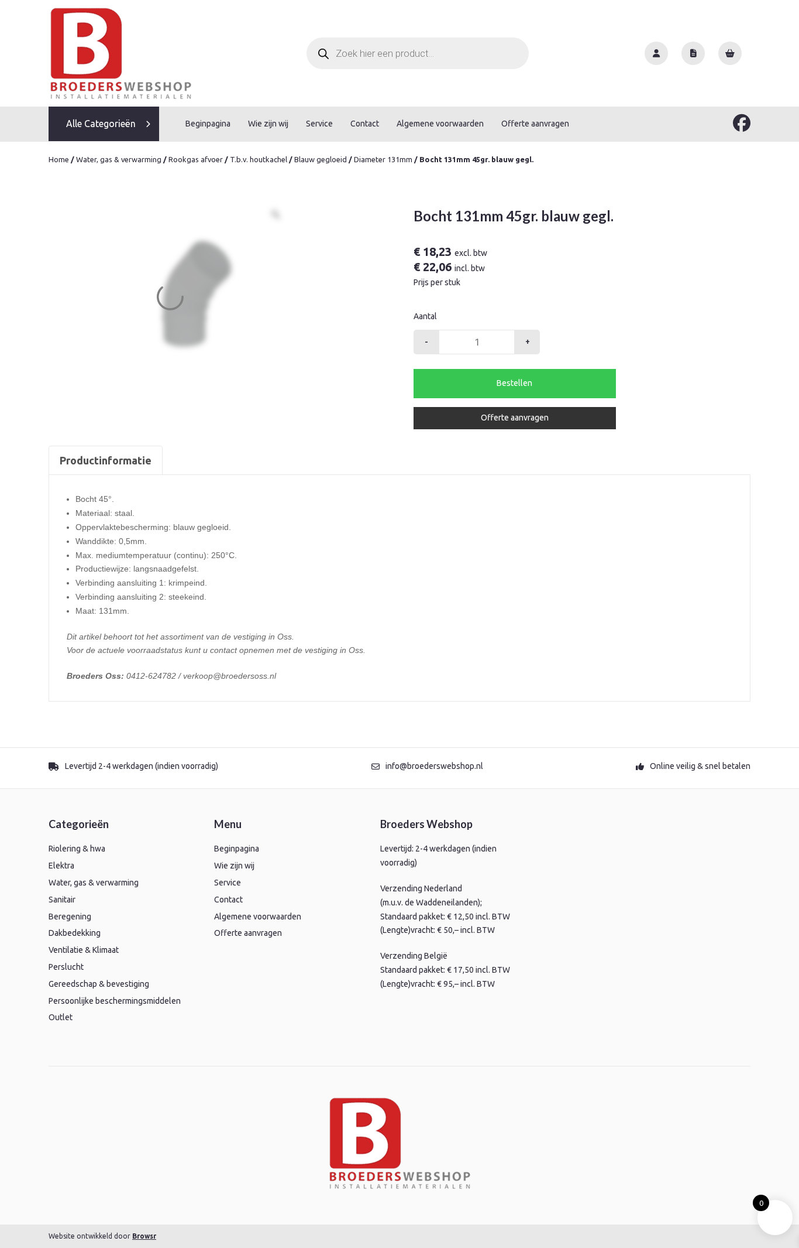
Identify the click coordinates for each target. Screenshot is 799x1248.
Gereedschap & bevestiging (99, 984)
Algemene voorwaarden (440, 123)
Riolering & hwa (77, 848)
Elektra (61, 865)
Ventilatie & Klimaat (84, 950)
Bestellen (514, 383)
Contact (364, 123)
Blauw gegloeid (320, 159)
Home (59, 159)
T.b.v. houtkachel (258, 159)
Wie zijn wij (268, 123)
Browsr (144, 1236)
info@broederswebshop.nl (434, 766)
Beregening (70, 916)
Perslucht (66, 967)
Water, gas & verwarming (118, 159)
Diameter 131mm (383, 159)
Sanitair (62, 899)
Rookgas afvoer (195, 159)
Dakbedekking (75, 933)
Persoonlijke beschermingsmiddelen (115, 1001)
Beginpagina (207, 123)
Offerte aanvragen (535, 123)
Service (319, 123)
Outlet (61, 1017)
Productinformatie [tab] (105, 460)
